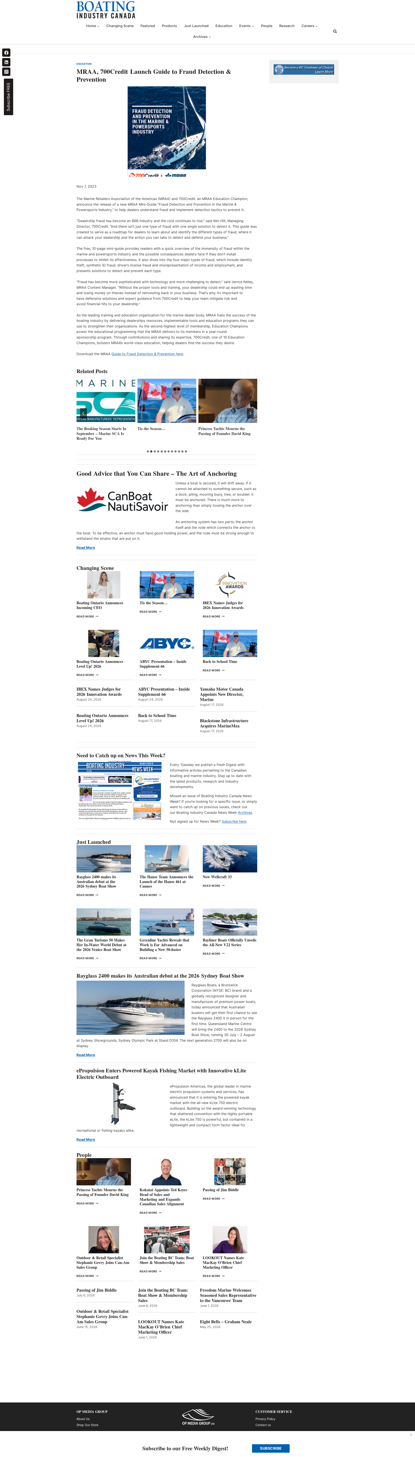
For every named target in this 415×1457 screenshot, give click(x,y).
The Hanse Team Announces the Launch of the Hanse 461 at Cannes (166, 881)
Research (287, 26)
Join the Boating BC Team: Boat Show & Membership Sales (167, 1260)
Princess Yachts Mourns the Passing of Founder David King (163, 431)
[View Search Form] (335, 31)
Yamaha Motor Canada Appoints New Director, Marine (221, 694)
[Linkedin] (6, 62)
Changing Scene (120, 26)
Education (223, 26)
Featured (147, 26)
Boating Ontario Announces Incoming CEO (100, 605)
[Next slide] (250, 413)
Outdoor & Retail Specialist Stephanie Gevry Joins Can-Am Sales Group (103, 1262)
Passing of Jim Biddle (221, 1190)
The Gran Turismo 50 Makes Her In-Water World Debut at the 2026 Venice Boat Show (101, 944)
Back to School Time (220, 661)
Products (169, 26)
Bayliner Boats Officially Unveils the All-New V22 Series (229, 942)
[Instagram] (6, 72)
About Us (83, 1419)
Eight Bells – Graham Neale (226, 1321)
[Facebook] (6, 52)
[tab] (148, 451)
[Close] (411, 1435)
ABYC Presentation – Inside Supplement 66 (163, 664)
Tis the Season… (90, 428)
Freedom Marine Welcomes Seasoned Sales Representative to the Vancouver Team (228, 1295)
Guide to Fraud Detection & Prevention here (147, 354)
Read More (86, 547)
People (266, 26)
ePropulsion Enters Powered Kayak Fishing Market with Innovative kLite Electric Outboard (161, 1073)
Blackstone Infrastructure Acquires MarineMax (224, 723)
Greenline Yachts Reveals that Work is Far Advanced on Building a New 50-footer (164, 944)
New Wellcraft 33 (217, 877)
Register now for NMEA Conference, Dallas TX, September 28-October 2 (227, 433)
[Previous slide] (83, 413)
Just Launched (196, 26)
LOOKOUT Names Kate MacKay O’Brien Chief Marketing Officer (223, 1262)
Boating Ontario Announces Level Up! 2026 (100, 664)
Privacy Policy (265, 1419)
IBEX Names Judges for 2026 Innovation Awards (223, 605)
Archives (245, 812)
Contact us (263, 1425)
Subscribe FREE (8, 96)
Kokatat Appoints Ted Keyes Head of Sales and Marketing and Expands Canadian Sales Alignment (163, 1197)
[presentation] (106, 401)
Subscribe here (234, 821)
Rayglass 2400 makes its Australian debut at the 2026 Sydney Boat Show (96, 881)
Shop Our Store (87, 1425)
